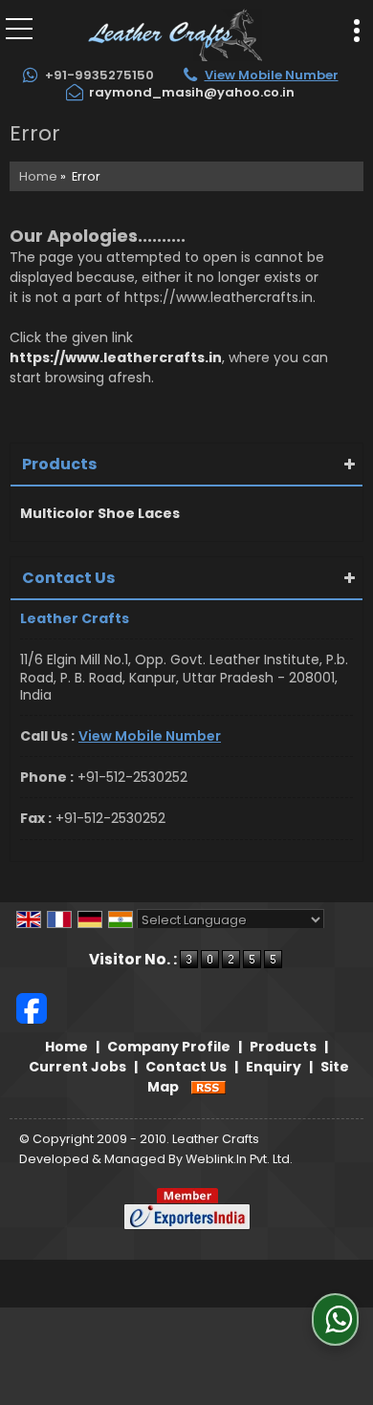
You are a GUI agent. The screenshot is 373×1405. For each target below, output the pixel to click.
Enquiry (273, 1066)
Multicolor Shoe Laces (100, 513)
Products (59, 464)
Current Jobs (77, 1066)
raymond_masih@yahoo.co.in (192, 92)
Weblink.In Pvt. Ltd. (239, 1159)
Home (38, 176)
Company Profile (168, 1046)
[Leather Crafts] (175, 33)
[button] (272, 75)
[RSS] (208, 1086)
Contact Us (186, 1066)
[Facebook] (31, 1007)
